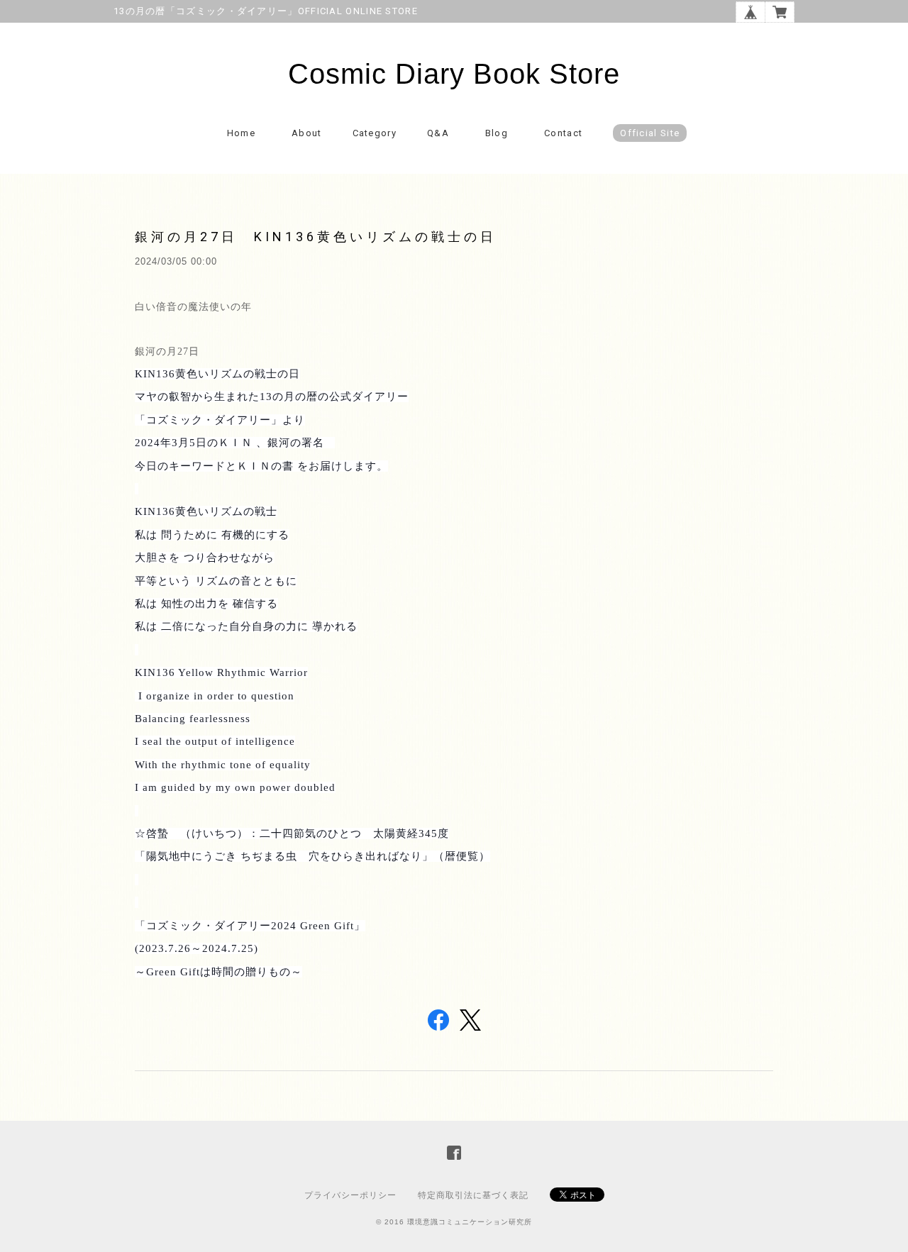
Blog (496, 133)
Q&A (438, 133)
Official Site (650, 133)
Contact (563, 133)
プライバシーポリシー (350, 1195)
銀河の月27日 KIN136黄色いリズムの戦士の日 (316, 236)
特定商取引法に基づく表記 (473, 1195)
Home (241, 133)
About (307, 133)
